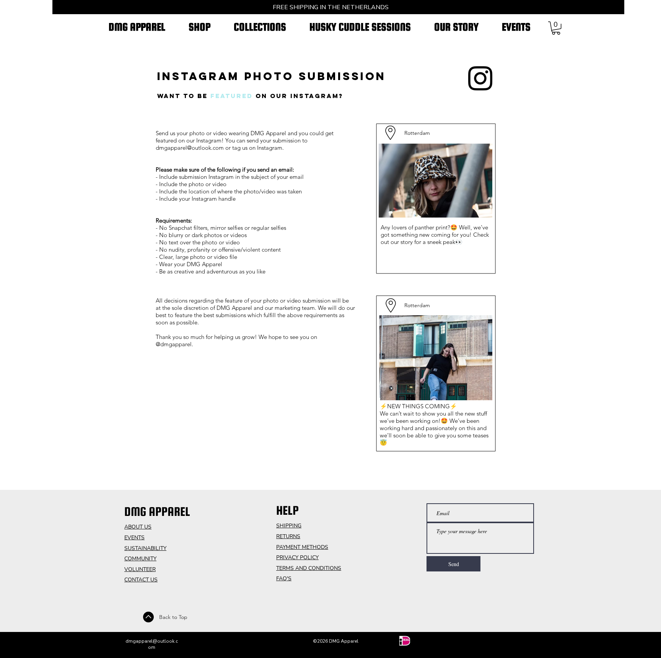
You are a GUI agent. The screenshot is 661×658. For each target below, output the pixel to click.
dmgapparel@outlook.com (190, 147)
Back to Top (173, 617)
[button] (556, 27)
